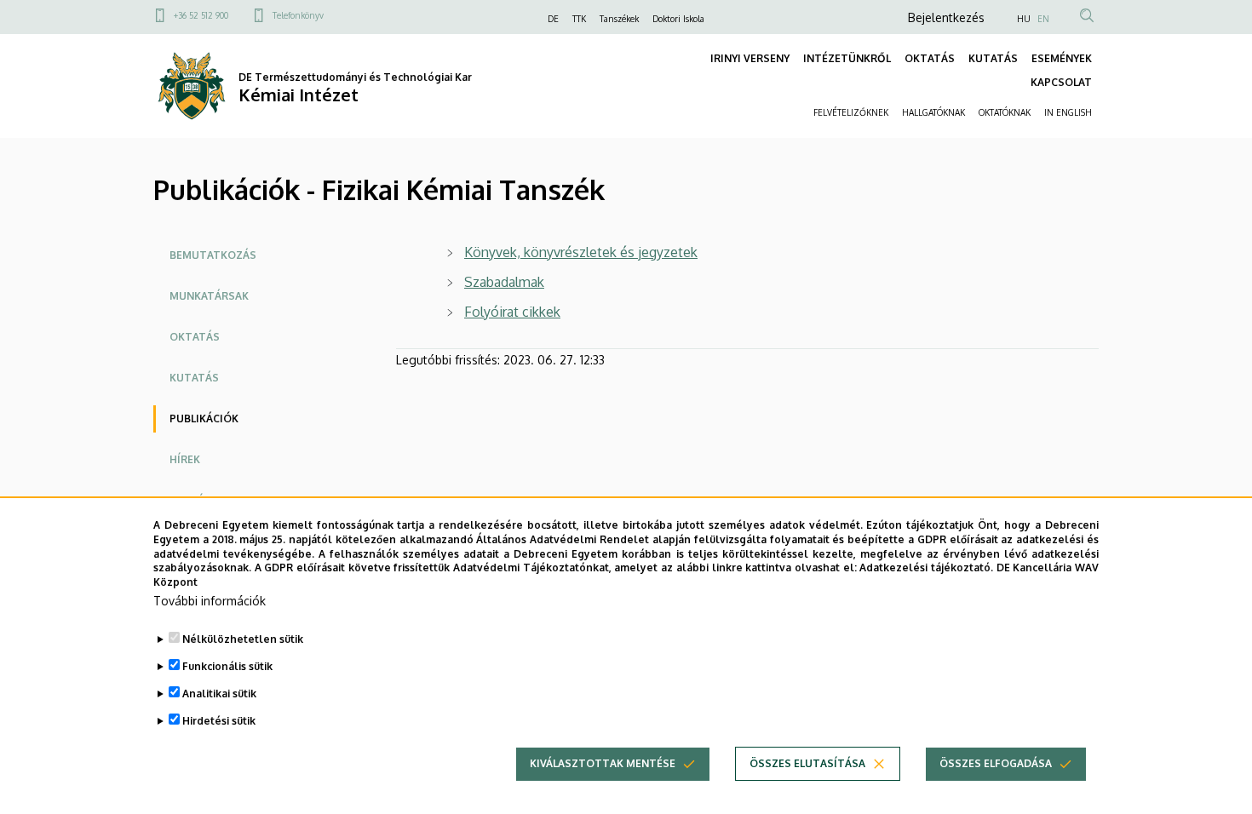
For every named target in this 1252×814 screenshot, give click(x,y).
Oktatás (194, 336)
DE (553, 19)
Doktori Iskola (678, 19)
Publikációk (203, 418)
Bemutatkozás (212, 255)
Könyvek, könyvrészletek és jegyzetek (581, 252)
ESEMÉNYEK (1061, 58)
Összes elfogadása (995, 763)
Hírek (184, 459)
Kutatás (194, 377)
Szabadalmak (504, 281)
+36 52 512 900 (201, 15)
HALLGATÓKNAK (933, 112)
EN (1043, 19)
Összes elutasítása (807, 763)
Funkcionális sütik (227, 666)
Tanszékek (619, 19)
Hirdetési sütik (219, 720)
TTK (579, 19)
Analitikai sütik (219, 693)
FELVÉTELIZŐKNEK (850, 112)
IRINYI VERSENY (750, 58)
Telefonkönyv (298, 15)
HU (1024, 19)
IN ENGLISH (1068, 112)
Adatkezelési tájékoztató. (926, 567)
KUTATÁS (993, 58)
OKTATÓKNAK (1005, 112)
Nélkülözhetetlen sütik (242, 639)
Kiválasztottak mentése (602, 763)
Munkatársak (209, 295)
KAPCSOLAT (1061, 82)
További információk (209, 600)
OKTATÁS (930, 58)
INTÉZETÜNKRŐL (847, 58)
